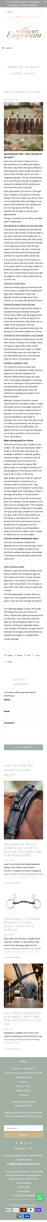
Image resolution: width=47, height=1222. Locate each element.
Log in (12, 17)
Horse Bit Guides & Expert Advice (24, 70)
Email (7, 711)
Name (7, 699)
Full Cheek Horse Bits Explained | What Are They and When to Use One (23, 1018)
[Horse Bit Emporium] (23, 34)
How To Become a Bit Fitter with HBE (23, 1072)
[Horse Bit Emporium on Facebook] (16, 1143)
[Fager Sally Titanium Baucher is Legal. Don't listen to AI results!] (23, 901)
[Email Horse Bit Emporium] (30, 1143)
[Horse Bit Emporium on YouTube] (21, 1143)
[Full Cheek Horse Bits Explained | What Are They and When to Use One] (23, 986)
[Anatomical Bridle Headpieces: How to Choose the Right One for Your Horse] (23, 810)
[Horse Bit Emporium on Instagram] (26, 1143)
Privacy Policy (23, 1090)
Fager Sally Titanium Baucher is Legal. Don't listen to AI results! (22, 924)
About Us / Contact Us (23, 1068)
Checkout (33, 17)
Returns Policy (23, 1086)
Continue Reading (12, 883)
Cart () (22, 17)
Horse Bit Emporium (26, 1205)
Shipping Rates (23, 1077)
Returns (24, 1081)
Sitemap (23, 1095)
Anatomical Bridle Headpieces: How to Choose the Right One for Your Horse (23, 850)
